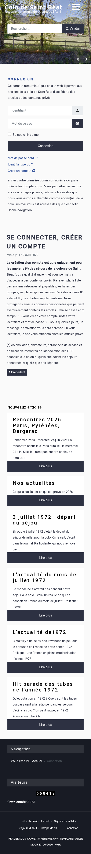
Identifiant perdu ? (20, 164)
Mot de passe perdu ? (23, 158)
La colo (45, 821)
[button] (76, 7)
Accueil (32, 821)
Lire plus (45, 466)
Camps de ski (49, 828)
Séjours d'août (28, 828)
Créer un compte (20, 171)
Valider (75, 29)
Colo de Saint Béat (34, 7)
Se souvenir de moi (26, 135)
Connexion (45, 146)
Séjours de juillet (64, 821)
